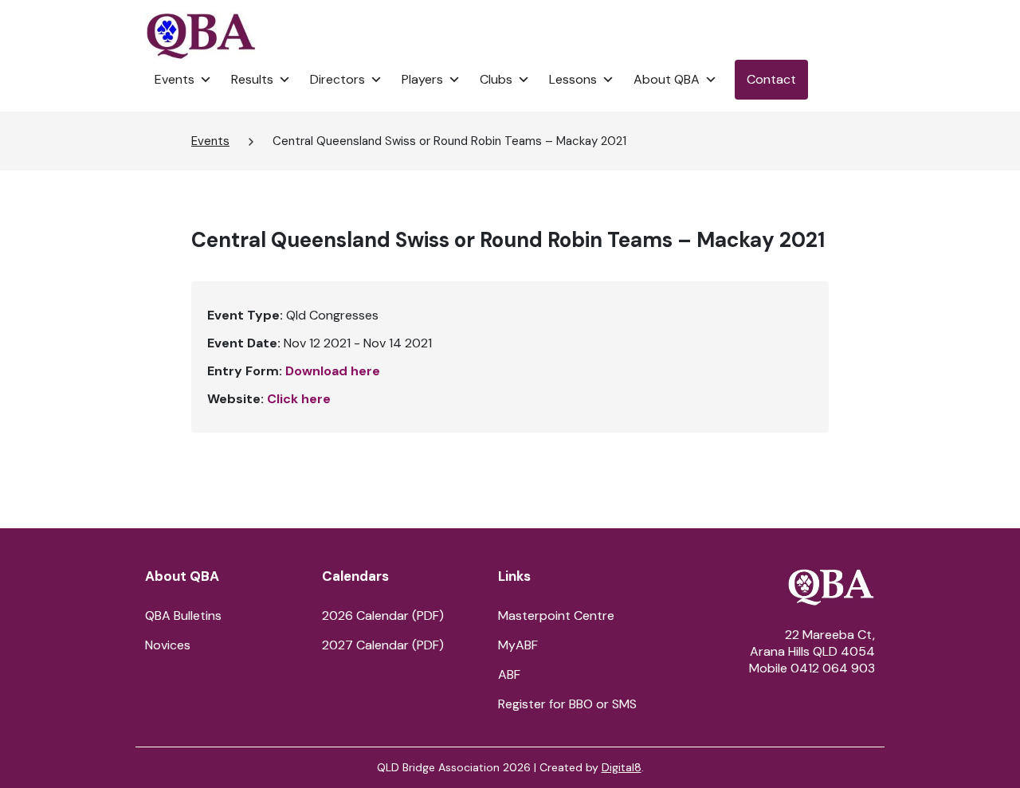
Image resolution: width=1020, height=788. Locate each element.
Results (252, 79)
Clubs (496, 79)
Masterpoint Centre (556, 615)
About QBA (667, 79)
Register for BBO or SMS (567, 704)
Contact (771, 79)
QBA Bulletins (183, 615)
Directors (337, 79)
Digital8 (621, 767)
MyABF (518, 645)
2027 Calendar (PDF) (383, 645)
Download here (332, 371)
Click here (299, 398)
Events (174, 79)
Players (422, 79)
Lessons (573, 79)
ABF (509, 674)
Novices (167, 645)
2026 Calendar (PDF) (383, 615)
